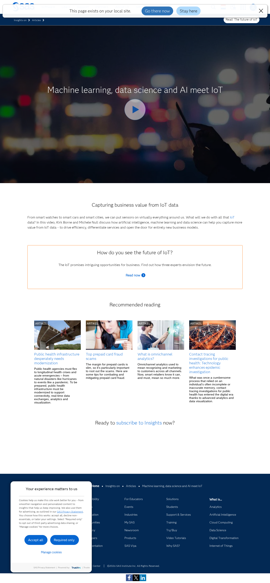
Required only (64, 540)
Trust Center (93, 565)
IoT (232, 217)
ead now (134, 275)
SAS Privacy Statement (70, 511)
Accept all (35, 540)
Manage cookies (51, 552)
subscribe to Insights (139, 423)
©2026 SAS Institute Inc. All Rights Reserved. (133, 565)
